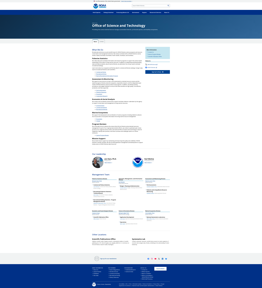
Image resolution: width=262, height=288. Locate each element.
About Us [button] (166, 12)
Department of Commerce (125, 285)
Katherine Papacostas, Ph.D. (99, 203)
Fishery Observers (114, 277)
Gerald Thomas (123, 187)
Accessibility (121, 284)
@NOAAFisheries (152, 64)
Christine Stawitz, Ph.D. (152, 186)
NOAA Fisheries (152, 67)
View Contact (108, 162)
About (95, 41)
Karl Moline (122, 182)
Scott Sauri (122, 218)
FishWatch (96, 273)
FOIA (130, 284)
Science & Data (129, 271)
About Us (94, 23)
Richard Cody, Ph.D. (97, 181)
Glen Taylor (122, 223)
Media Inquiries (146, 271)
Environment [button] (135, 12)
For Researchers (128, 267)
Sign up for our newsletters (108, 258)
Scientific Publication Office (155, 56)
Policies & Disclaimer (147, 284)
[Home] (99, 5)
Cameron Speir (96, 213)
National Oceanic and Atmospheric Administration (143, 285)
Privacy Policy (156, 284)
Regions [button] (144, 12)
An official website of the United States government (113, 1)
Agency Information (97, 267)
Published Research (131, 269)
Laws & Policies (97, 271)
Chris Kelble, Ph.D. (150, 213)
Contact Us (151, 52)
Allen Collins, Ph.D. (151, 218)
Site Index (95, 275)
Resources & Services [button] (155, 12)
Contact (102, 41)
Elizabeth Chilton (150, 193)
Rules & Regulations (115, 269)
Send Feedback (160, 268)
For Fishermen (112, 267)
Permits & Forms (114, 271)
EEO (126, 284)
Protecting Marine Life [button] (122, 12)
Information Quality (137, 284)
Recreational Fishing (115, 275)
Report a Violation (146, 273)
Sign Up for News (157, 72)
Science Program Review (102, 135)
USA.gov (162, 284)
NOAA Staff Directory (147, 279)
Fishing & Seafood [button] (108, 12)
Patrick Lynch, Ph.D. (150, 181)
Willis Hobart (96, 218)
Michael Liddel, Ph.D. (124, 213)
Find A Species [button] (96, 12)
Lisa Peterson (96, 186)
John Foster (96, 195)
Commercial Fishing (115, 273)
